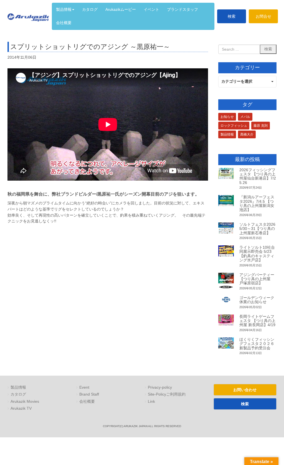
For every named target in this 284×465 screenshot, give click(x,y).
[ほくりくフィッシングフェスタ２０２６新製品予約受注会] (226, 343)
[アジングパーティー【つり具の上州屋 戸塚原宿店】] (226, 281)
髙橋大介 (246, 134)
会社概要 (87, 401)
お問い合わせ (245, 390)
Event (84, 387)
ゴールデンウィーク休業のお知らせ (256, 299)
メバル (245, 117)
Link (151, 401)
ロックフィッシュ (233, 126)
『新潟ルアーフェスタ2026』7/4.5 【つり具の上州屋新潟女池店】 (256, 203)
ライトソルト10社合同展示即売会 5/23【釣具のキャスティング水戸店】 (257, 253)
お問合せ (263, 16)
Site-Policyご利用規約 (167, 394)
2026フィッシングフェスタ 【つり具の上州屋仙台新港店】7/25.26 (257, 176)
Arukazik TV (21, 408)
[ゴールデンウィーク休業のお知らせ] (226, 300)
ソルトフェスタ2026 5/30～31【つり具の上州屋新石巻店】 (257, 228)
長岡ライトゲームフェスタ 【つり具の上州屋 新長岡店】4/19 (257, 320)
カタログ (18, 394)
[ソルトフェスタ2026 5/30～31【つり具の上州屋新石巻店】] (226, 227)
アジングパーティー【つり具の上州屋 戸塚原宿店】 (256, 278)
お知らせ (227, 117)
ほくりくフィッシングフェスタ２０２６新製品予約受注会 (256, 343)
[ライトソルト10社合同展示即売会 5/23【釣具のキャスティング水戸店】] (226, 250)
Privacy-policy (160, 387)
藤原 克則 (260, 126)
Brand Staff (89, 394)
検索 (231, 16)
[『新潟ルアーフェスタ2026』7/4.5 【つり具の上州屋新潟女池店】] (226, 200)
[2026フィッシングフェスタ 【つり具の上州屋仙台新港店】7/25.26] (226, 173)
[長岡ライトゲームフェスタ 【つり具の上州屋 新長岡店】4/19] (226, 320)
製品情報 (227, 134)
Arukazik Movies (25, 401)
